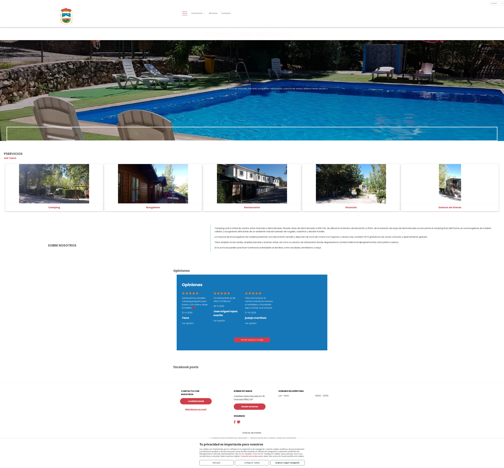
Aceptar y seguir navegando (287, 462)
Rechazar (216, 462)
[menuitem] (184, 13)
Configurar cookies (252, 462)
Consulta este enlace (249, 456)
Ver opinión (188, 323)
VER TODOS (10, 158)
